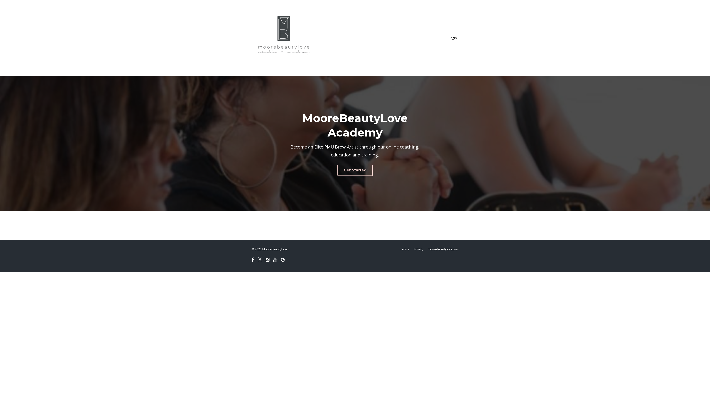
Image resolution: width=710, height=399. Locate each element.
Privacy (418, 249)
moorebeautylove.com (443, 249)
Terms (404, 249)
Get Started (355, 170)
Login (453, 38)
